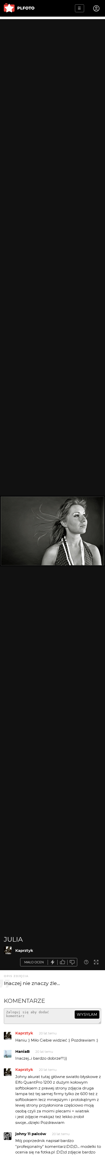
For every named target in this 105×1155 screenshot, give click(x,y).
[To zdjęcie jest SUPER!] (53, 962)
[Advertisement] (52, 71)
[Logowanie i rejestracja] (96, 8)
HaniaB (22, 1051)
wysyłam (87, 1014)
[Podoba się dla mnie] (62, 962)
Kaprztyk (24, 950)
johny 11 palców (30, 1133)
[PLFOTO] (19, 8)
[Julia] (7, 950)
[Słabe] (72, 962)
